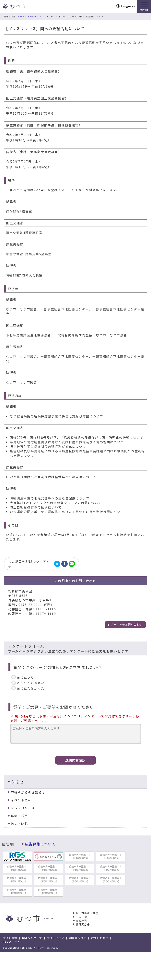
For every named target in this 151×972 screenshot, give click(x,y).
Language (128, 6)
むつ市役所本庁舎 (87, 913)
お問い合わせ (100, 938)
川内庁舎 (81, 917)
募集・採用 (19, 816)
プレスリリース (47, 16)
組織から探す (78, 938)
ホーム (21, 16)
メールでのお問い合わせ (126, 624)
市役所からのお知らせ (28, 792)
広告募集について (40, 843)
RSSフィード (11, 941)
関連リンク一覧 (32, 938)
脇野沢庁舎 (83, 924)
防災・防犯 (19, 823)
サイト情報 (10, 938)
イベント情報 (21, 800)
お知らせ (31, 16)
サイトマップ (55, 938)
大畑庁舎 (81, 920)
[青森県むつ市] (14, 6)
